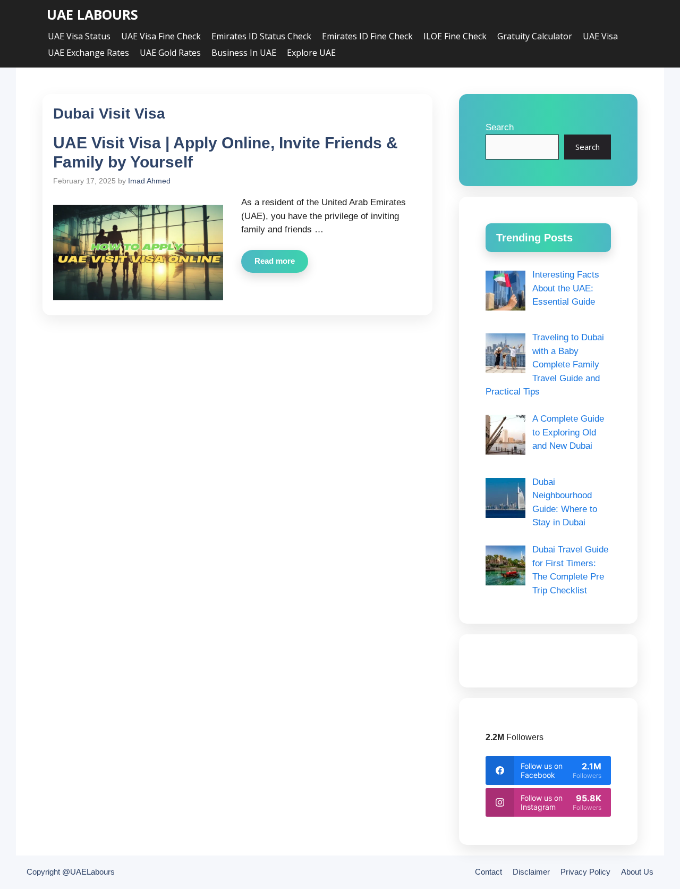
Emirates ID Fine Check (367, 36)
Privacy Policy (585, 871)
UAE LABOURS (92, 14)
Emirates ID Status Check (261, 36)
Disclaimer (531, 871)
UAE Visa (600, 36)
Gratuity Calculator (534, 36)
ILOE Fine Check (455, 36)
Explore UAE (311, 52)
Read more (274, 260)
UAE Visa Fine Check (161, 36)
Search (500, 127)
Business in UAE (243, 52)
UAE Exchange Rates (88, 52)
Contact (488, 871)
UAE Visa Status (79, 36)
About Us (637, 871)
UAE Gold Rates (170, 52)
